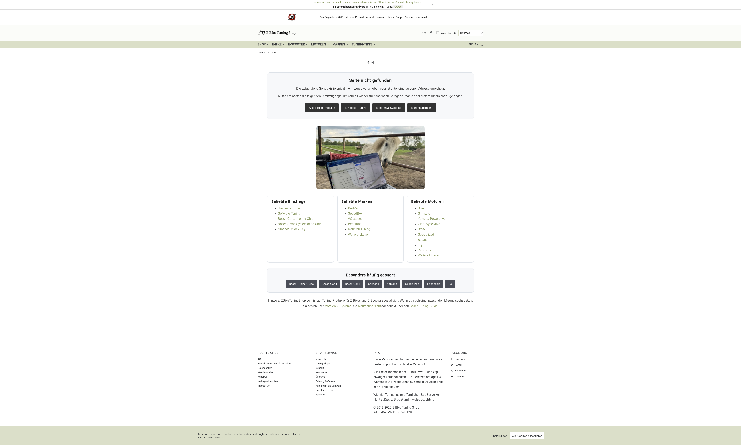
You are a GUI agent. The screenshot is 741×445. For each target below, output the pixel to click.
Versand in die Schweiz (328, 385)
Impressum (264, 385)
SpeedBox (355, 213)
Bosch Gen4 (329, 283)
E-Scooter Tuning (355, 107)
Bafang (423, 239)
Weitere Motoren (429, 255)
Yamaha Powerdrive (432, 218)
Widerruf (262, 376)
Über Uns (320, 376)
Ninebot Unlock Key (291, 229)
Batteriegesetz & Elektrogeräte (274, 363)
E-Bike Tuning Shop (277, 32)
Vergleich (321, 359)
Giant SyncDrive (429, 224)
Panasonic (425, 250)
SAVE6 (398, 6)
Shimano (424, 213)
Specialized (426, 234)
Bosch (422, 208)
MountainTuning (359, 229)
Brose (422, 229)
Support (320, 367)
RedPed (353, 208)
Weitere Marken (359, 234)
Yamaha (392, 283)
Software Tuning (289, 213)
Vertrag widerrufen (268, 381)
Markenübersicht (421, 107)
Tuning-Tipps (323, 363)
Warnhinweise (265, 372)
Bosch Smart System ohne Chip (299, 224)
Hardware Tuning (290, 208)
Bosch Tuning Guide (301, 283)
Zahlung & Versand (326, 381)
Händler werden (324, 390)
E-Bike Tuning (263, 52)
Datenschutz (265, 367)
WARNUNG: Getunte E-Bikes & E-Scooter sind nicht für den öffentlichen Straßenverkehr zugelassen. (367, 2)
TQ (420, 245)
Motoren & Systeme (388, 107)
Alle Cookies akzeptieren (527, 435)
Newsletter (321, 372)
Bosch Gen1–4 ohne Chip (295, 218)
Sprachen (321, 394)
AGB (260, 359)
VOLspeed (355, 218)
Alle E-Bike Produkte (322, 107)
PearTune (354, 224)
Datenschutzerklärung (210, 437)
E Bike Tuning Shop (406, 407)
